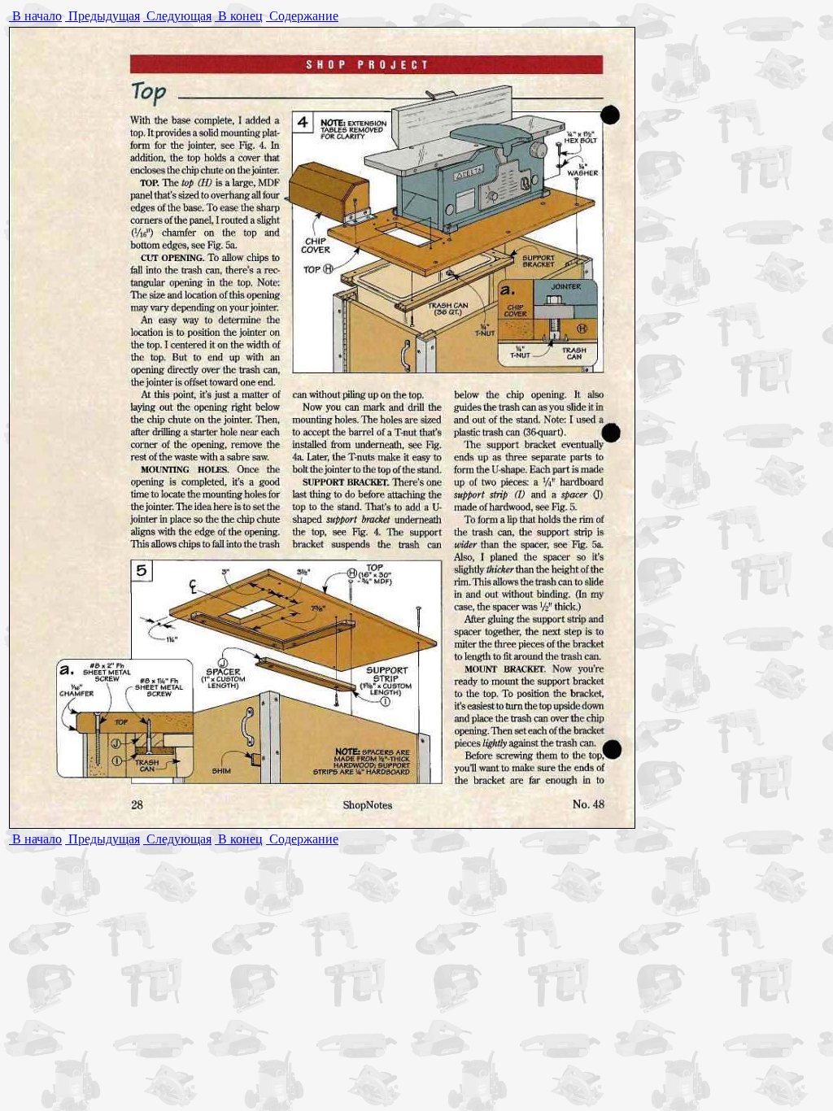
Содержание (302, 16)
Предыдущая (102, 16)
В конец (239, 16)
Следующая (177, 16)
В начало (35, 16)
